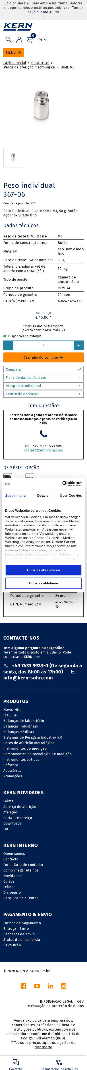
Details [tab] (42, 495)
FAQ (6, 829)
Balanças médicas (18, 732)
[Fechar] (45, 16)
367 (32, 203)
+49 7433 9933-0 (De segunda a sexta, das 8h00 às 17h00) (42, 669)
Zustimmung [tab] (15, 495)
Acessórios (12, 770)
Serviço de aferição (19, 807)
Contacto (11, 859)
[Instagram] (63, 987)
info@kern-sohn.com (28, 678)
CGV (80, 1001)
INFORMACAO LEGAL (56, 1001)
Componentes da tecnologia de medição (37, 754)
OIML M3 (67, 67)
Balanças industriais (20, 726)
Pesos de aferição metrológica (29, 67)
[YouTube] (37, 987)
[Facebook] (23, 987)
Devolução (12, 945)
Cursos (8, 881)
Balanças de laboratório (23, 721)
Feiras (8, 801)
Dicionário (12, 892)
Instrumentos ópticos (21, 759)
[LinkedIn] (50, 987)
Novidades (12, 876)
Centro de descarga (22, 394)
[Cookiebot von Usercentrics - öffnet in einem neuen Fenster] (62, 484)
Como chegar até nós (20, 870)
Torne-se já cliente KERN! (55, 10)
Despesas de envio (19, 934)
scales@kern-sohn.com (43, 450)
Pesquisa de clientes (20, 898)
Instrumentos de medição (25, 748)
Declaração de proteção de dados (55, 1006)
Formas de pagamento (22, 923)
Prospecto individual (23, 386)
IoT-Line (10, 715)
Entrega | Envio (16, 928)
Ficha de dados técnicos (26, 377)
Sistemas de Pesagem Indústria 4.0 (32, 737)
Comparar (14, 369)
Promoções (12, 776)
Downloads (12, 823)
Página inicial (14, 63)
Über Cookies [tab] (71, 495)
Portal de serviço (17, 818)
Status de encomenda (21, 940)
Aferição (10, 812)
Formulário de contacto (23, 865)
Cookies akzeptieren (43, 570)
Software (10, 765)
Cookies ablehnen (43, 583)
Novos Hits (12, 710)
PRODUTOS (40, 63)
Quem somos (14, 854)
